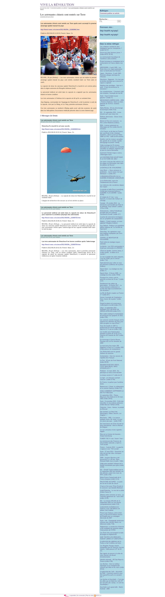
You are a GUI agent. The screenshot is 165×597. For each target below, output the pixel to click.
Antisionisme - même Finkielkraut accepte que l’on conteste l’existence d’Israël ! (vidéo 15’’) (111, 212)
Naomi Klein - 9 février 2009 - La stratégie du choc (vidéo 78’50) (110, 274)
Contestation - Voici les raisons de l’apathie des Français (111, 357)
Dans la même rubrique (109, 43)
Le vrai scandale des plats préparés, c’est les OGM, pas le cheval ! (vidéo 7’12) (112, 258)
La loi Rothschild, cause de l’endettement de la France (109, 181)
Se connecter (81, 595)
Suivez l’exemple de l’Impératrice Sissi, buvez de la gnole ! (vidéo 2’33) (111, 299)
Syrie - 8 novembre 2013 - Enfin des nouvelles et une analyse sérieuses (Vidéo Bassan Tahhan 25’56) (112, 402)
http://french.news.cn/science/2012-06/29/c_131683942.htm (60, 29)
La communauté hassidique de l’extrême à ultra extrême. (110, 57)
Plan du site (89, 595)
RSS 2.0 (98, 595)
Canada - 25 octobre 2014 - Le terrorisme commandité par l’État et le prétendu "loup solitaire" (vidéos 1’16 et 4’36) (111, 205)
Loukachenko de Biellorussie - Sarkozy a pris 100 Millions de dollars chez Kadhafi (110, 508)
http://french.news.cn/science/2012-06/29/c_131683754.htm (61, 244)
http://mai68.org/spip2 (109, 30)
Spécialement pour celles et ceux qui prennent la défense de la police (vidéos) (111, 264)
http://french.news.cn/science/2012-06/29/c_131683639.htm (61, 129)
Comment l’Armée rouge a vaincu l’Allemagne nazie (111, 153)
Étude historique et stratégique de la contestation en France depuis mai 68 (112, 63)
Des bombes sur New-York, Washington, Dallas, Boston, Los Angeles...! (110, 413)
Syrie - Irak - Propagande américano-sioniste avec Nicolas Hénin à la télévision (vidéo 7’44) (112, 522)
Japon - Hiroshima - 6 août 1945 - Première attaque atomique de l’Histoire (111, 75)
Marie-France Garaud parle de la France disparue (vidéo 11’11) (110, 478)
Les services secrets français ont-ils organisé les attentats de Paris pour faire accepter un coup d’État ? (112, 321)
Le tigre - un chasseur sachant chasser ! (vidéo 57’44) (110, 378)
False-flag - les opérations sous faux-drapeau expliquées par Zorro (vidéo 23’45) (111, 233)
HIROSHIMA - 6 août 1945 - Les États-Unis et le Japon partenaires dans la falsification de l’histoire (111, 69)
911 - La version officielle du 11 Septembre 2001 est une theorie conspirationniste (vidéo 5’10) (110, 502)
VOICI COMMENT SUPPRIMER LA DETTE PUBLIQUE (111, 391)
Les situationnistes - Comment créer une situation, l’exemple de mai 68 (112, 92)
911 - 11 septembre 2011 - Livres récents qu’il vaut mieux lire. (110, 113)
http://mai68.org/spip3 (109, 34)
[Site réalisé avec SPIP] (66, 595)
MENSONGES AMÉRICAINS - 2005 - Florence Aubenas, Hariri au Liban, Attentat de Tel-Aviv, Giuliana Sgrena (112, 102)
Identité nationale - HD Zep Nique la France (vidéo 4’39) (111, 560)
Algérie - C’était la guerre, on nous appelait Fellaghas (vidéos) (111, 222)
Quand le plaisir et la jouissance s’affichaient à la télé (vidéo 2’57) (111, 304)
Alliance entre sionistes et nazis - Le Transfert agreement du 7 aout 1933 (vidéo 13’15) (112, 496)
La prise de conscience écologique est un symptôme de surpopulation (111, 217)
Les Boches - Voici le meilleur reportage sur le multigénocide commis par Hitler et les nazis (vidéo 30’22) (112, 566)
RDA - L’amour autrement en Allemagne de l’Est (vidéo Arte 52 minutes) (111, 127)
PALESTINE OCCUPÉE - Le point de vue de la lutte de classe (111, 482)
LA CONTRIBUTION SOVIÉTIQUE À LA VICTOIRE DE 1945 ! (111, 158)
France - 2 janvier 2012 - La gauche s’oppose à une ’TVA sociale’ (111, 448)
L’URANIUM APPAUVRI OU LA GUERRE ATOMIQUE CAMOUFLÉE (112, 177)
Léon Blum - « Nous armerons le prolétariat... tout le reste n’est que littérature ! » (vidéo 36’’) (111, 171)
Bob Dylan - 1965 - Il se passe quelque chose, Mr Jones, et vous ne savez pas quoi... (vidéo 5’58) (111, 419)
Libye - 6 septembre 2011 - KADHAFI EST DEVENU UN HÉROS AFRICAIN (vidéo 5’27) (110, 309)
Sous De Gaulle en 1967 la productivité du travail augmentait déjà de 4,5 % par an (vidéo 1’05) (111, 327)
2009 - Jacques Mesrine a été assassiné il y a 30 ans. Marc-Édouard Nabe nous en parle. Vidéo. (112, 459)
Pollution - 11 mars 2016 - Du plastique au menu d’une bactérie (111, 371)
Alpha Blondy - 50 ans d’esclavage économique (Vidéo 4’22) (111, 108)
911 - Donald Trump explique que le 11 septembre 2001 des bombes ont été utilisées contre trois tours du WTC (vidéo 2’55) (111, 472)
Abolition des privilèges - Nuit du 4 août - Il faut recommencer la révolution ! (111, 87)
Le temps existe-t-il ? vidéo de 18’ (111, 375)
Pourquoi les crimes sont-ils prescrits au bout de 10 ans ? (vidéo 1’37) (111, 279)
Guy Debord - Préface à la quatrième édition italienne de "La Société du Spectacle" (112, 227)
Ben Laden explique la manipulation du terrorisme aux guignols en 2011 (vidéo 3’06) (111, 315)
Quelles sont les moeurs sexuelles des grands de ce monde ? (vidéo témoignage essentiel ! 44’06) (111, 140)
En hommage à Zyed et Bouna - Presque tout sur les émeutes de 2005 (110, 341)
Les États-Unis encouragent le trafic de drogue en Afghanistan (111, 533)
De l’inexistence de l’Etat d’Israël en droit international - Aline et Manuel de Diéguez (111, 425)
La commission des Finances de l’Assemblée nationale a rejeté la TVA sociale (110, 442)
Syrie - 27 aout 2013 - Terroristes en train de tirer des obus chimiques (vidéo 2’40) (111, 453)
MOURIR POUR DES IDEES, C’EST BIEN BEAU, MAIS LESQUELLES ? (109, 366)
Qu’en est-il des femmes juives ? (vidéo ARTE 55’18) (111, 53)
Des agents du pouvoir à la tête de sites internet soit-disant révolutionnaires (111, 555)
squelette (73, 595)
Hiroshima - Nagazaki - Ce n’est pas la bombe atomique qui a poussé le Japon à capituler (112, 81)
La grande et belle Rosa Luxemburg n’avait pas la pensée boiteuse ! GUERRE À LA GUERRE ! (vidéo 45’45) (111, 192)
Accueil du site (44, 8)
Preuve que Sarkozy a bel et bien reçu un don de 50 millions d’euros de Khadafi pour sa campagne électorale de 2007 (111, 515)
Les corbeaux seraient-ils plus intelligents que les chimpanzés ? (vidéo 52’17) (111, 48)
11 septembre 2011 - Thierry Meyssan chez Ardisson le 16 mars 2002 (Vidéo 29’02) (111, 396)
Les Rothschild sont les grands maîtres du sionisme (110, 352)
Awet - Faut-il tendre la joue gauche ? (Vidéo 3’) (109, 96)
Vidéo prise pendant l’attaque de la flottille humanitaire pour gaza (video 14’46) (112, 465)
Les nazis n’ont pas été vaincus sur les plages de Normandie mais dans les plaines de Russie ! (111, 163)
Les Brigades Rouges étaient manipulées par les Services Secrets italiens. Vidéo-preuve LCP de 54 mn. (112, 548)
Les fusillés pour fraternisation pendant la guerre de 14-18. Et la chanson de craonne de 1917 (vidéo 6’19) (111, 334)
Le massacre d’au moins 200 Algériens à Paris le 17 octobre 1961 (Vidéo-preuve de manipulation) (112, 347)
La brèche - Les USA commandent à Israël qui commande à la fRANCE (112, 247)
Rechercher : (103, 19)
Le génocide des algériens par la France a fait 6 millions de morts (110, 542)
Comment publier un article (59, 8)
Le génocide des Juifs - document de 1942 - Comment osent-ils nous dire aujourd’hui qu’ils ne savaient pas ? (111, 574)
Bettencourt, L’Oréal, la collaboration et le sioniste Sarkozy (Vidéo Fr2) (112, 387)
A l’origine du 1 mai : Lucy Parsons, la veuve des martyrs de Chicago (111, 198)
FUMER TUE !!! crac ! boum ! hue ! (111, 438)
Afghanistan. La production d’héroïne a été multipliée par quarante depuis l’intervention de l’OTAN (112, 528)
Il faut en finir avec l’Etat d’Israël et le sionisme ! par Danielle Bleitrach (111, 487)
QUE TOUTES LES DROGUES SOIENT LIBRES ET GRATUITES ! (111, 538)
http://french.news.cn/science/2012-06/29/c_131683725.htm (61, 218)
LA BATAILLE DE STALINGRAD (110, 168)
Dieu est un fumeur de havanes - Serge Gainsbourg (110, 435)
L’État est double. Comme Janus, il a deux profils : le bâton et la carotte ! (111, 252)
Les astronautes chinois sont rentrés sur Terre (57, 120)
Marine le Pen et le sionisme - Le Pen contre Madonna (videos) (111, 121)
